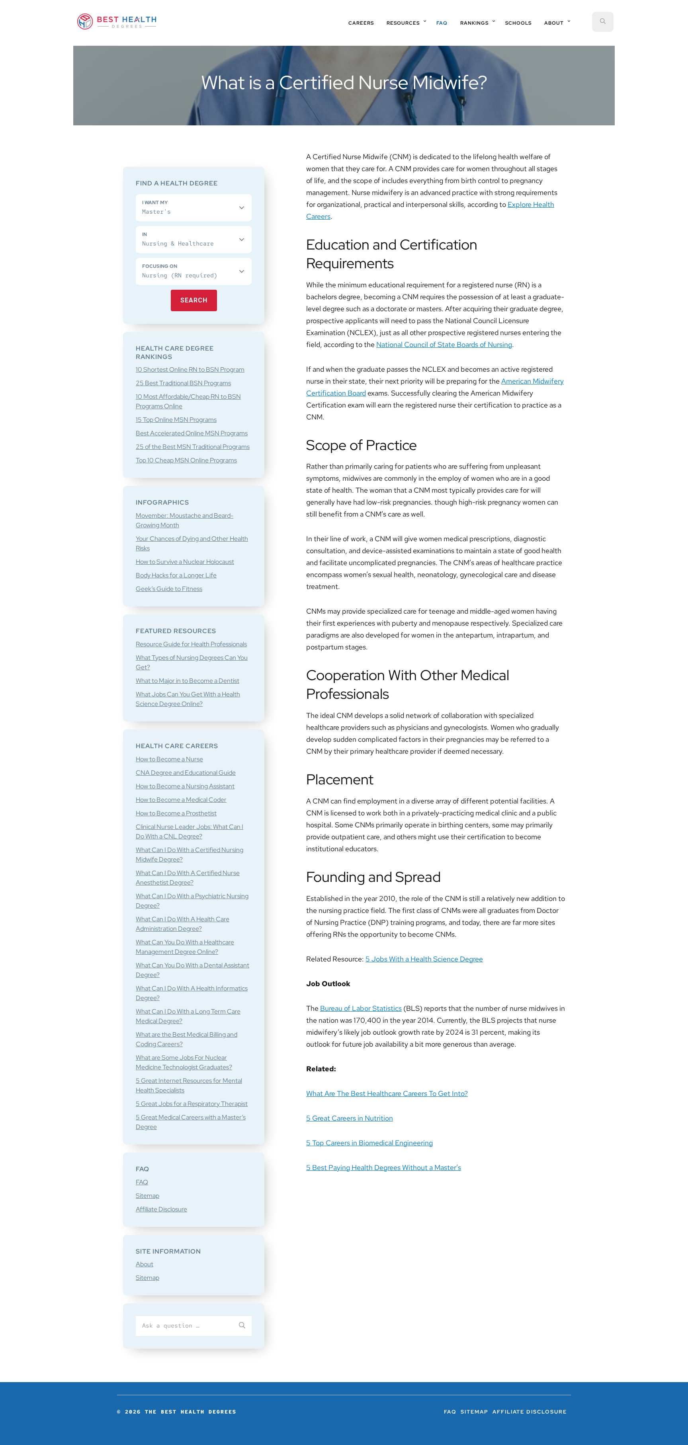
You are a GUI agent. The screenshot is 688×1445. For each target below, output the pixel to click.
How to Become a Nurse (169, 759)
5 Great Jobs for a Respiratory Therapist (192, 1104)
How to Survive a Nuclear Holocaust (185, 562)
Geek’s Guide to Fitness (169, 589)
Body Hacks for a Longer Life (176, 575)
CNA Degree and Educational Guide (186, 772)
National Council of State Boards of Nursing (444, 344)
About (144, 1264)
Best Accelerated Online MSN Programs (192, 433)
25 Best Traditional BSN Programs (183, 383)
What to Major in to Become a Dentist (187, 681)
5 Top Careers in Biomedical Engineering (369, 1142)
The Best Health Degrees (116, 21)
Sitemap (147, 1195)
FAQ (142, 1182)
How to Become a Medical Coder (181, 800)
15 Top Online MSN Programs (176, 419)
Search (193, 300)
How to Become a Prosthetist (176, 813)
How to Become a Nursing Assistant (185, 786)
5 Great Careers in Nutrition (349, 1118)
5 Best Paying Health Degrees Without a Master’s (383, 1167)
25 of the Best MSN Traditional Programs (193, 447)
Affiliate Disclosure (161, 1209)
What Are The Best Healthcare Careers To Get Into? (387, 1093)
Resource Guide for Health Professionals (191, 644)
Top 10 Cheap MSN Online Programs (186, 460)
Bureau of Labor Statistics (361, 1008)
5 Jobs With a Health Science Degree (424, 958)
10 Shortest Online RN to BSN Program (190, 369)
